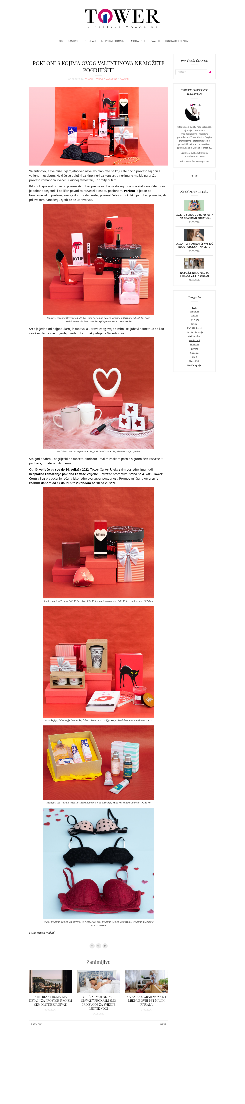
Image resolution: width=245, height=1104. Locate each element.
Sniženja (194, 352)
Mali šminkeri (194, 336)
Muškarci (194, 344)
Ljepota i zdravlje (194, 332)
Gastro (194, 315)
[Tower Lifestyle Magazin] (122, 18)
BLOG (59, 41)
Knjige (194, 323)
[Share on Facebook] (92, 945)
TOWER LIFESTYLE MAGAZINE (101, 79)
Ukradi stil (194, 361)
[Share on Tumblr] (105, 945)
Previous (36, 1024)
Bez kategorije (194, 365)
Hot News (194, 319)
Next (163, 1024)
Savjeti (194, 348)
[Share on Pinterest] (98, 945)
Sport (194, 356)
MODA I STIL (138, 41)
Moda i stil (194, 340)
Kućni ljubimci (194, 328)
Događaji (194, 311)
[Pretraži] (210, 72)
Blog (194, 307)
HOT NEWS (89, 41)
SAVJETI (155, 41)
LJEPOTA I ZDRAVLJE (113, 41)
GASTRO (73, 41)
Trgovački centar (177, 41)
